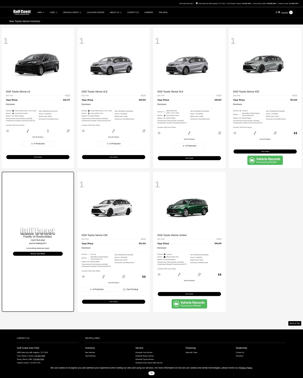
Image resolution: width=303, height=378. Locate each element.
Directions (239, 356)
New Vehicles (90, 352)
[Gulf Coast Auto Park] (22, 12)
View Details (38, 157)
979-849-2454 (271, 3)
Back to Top (295, 323)
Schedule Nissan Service (144, 356)
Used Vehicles (90, 356)
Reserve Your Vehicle (38, 254)
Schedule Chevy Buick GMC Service (149, 363)
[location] (197, 4)
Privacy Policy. (246, 368)
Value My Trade (191, 352)
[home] (277, 12)
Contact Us (240, 352)
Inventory (90, 348)
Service (139, 348)
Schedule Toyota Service (144, 359)
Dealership (241, 348)
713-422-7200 (246, 3)
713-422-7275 (293, 3)
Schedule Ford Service (143, 352)
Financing (191, 348)
